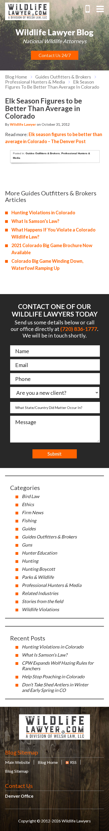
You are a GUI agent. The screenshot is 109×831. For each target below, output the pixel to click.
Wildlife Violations (40, 609)
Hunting (30, 561)
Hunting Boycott (38, 569)
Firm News (32, 512)
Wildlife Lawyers (27, 11)
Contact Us (19, 785)
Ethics (28, 504)
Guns (27, 545)
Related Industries (40, 593)
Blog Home (48, 762)
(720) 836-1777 (87, 9)
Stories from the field (42, 601)
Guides (29, 528)
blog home (16, 77)
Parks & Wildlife (38, 577)
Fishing (29, 520)
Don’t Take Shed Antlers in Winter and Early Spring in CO (55, 687)
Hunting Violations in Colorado (43, 212)
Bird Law (30, 496)
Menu (100, 9)
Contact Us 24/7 (55, 55)
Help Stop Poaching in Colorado (53, 676)
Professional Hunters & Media (35, 82)
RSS (73, 762)
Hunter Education (39, 553)
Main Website (17, 762)
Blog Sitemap (21, 752)
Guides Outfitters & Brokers (63, 77)
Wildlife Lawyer (23, 124)
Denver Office (19, 796)
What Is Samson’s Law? (35, 221)
